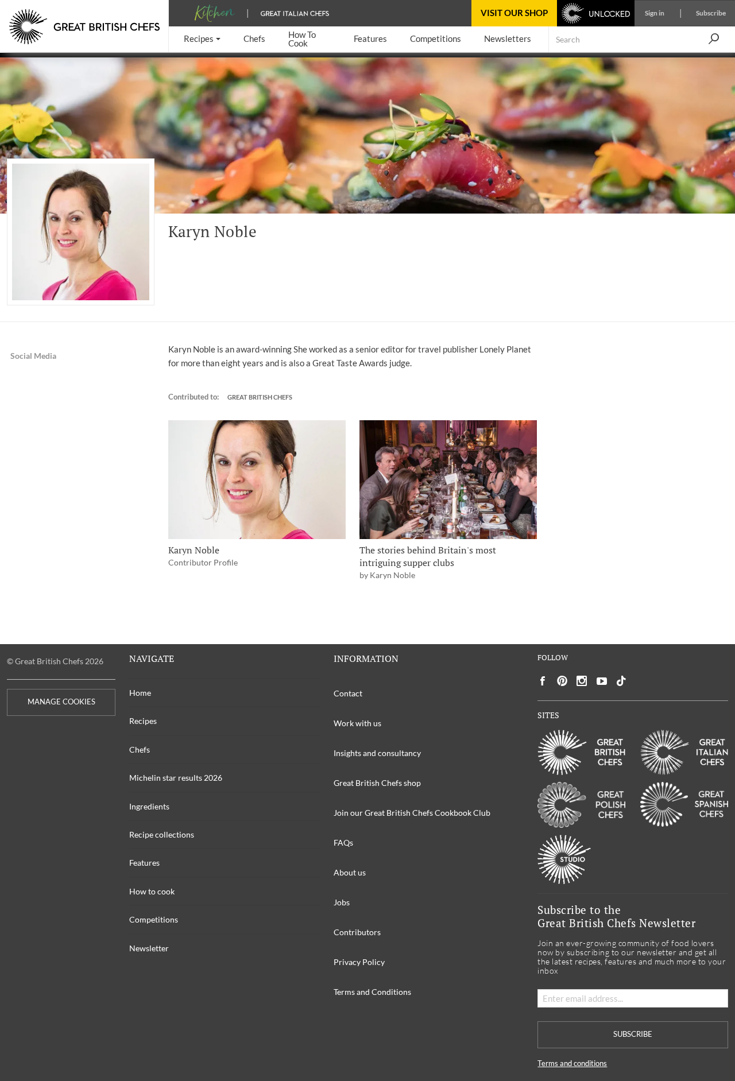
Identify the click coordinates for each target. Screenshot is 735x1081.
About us (350, 872)
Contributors (357, 932)
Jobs (342, 902)
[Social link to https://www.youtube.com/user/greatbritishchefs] (602, 681)
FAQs (343, 842)
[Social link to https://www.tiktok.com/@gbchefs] (621, 681)
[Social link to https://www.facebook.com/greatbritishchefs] (542, 681)
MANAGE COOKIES (61, 702)
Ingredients (149, 806)
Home (140, 693)
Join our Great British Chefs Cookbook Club (412, 812)
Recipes (143, 721)
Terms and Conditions (372, 992)
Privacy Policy (359, 962)
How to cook (152, 891)
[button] (202, 39)
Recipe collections (161, 834)
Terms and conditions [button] (572, 1063)
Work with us (357, 723)
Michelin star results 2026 (175, 777)
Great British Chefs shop (377, 783)
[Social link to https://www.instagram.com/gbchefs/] (582, 681)
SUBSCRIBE (632, 1034)
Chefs (139, 749)
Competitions (153, 919)
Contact (348, 693)
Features (144, 862)
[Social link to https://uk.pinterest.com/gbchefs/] (562, 681)
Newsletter (149, 948)
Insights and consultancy (377, 753)
